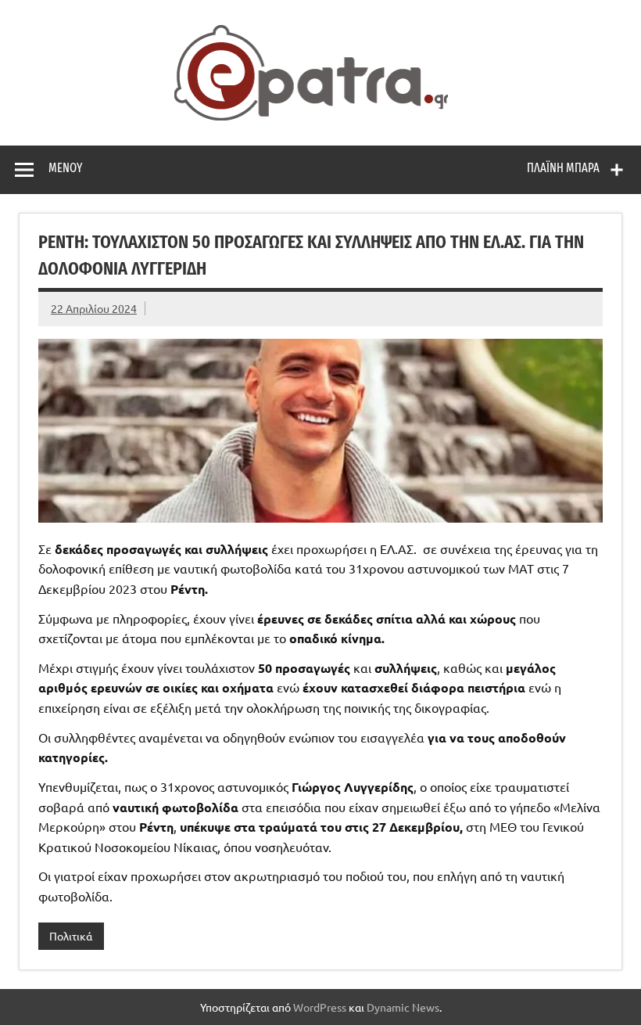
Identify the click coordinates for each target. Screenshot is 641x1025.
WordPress (319, 1007)
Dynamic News (403, 1007)
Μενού (65, 167)
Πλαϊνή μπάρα (563, 167)
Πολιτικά (70, 936)
